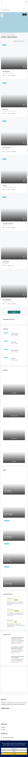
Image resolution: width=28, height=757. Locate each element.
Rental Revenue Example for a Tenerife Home (17, 657)
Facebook (3, 729)
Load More (14, 312)
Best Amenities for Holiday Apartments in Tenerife (17, 647)
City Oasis (5, 109)
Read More (18, 643)
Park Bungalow (6, 71)
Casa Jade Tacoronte (8, 223)
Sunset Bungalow (7, 299)
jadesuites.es (21, 640)
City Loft (5, 185)
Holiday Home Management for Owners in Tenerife (17, 638)
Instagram (3, 727)
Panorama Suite (6, 147)
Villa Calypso (6, 261)
